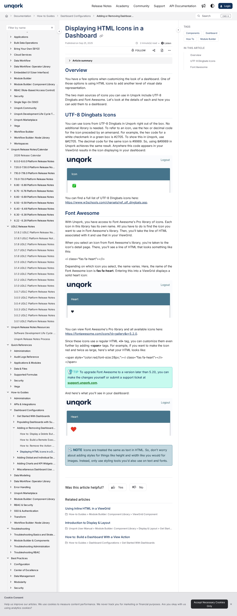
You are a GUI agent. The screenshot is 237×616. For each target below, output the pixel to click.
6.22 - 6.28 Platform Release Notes (34, 220)
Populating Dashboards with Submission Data (36, 421)
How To (190, 39)
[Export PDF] (162, 50)
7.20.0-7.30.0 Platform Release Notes (34, 167)
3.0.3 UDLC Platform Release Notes (34, 309)
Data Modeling (22, 475)
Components (192, 33)
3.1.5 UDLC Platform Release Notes (34, 262)
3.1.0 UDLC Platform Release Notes (34, 285)
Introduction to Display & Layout (87, 523)
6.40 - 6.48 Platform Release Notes (34, 208)
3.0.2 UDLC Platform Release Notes (34, 315)
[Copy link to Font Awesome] (105, 213)
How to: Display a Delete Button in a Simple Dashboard (37, 433)
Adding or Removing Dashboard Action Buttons (115, 15)
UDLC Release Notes (23, 226)
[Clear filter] (52, 28)
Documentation (22, 15)
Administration (22, 350)
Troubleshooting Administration (32, 546)
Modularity (20, 581)
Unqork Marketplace (25, 119)
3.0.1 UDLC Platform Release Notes (34, 321)
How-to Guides (46, 15)
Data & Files (20, 368)
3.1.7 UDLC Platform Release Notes (34, 250)
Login (227, 5)
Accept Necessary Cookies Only (209, 604)
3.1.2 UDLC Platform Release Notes (34, 279)
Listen (167, 43)
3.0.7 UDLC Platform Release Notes (34, 291)
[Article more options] (169, 50)
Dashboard (211, 33)
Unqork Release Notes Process (32, 339)
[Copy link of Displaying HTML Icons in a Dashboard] (101, 36)
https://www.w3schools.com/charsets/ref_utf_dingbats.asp (106, 202)
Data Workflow (22, 60)
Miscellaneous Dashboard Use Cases (36, 469)
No (141, 487)
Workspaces (21, 143)
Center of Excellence (26, 570)
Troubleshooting (20, 528)
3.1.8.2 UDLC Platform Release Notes (34, 232)
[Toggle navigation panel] (59, 31)
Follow (140, 50)
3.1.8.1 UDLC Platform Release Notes (34, 238)
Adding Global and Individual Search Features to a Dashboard (36, 457)
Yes (120, 487)
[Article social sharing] (154, 50)
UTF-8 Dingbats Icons (202, 61)
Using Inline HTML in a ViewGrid (87, 508)
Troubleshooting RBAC (27, 552)
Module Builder (22, 78)
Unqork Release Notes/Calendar (29, 149)
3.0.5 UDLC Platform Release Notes (34, 297)
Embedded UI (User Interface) (31, 72)
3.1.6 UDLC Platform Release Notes (34, 256)
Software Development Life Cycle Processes (34, 333)
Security (19, 96)
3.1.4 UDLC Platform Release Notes (34, 267)
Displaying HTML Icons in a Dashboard (37, 451)
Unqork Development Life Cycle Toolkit (34, 113)
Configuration (22, 564)
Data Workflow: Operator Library (32, 66)
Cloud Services (22, 54)
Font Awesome (199, 67)
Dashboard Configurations (76, 15)
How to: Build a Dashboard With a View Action (97, 537)
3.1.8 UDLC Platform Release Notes (34, 244)
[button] (214, 16)
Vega (17, 125)
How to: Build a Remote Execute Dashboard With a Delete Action (37, 439)
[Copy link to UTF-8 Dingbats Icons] (122, 115)
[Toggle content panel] (178, 30)
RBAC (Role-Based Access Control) (34, 90)
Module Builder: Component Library (34, 84)
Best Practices (19, 558)
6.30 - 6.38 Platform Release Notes (34, 214)
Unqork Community (25, 107)
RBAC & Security (23, 504)
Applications (21, 36)
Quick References (21, 344)
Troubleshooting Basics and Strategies (34, 534)
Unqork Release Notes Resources (30, 327)
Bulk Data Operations (26, 42)
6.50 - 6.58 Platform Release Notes (34, 202)
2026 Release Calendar (27, 155)
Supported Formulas (25, 374)
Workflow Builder (24, 131)
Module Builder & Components (31, 540)
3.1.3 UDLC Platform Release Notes (34, 273)
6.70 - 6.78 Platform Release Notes (34, 190)
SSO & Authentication (26, 510)
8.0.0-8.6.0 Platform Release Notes (34, 161)
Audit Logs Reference (26, 356)
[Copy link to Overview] (93, 71)
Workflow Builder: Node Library (32, 137)
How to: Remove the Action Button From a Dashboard (37, 445)
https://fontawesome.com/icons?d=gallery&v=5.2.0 (101, 333)
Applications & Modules (27, 362)
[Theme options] (212, 6)
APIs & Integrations (25, 404)
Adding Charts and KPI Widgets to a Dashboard (36, 463)
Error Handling (22, 487)
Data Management (24, 576)
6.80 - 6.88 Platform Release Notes (34, 184)
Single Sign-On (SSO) (26, 102)
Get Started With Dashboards (33, 416)
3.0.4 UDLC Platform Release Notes (34, 303)
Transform (20, 516)
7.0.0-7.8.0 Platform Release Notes (33, 179)
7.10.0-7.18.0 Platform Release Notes (34, 173)
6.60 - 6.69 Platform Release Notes (34, 196)
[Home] (13, 6)
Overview (195, 55)
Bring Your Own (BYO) (27, 48)
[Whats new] (203, 6)
